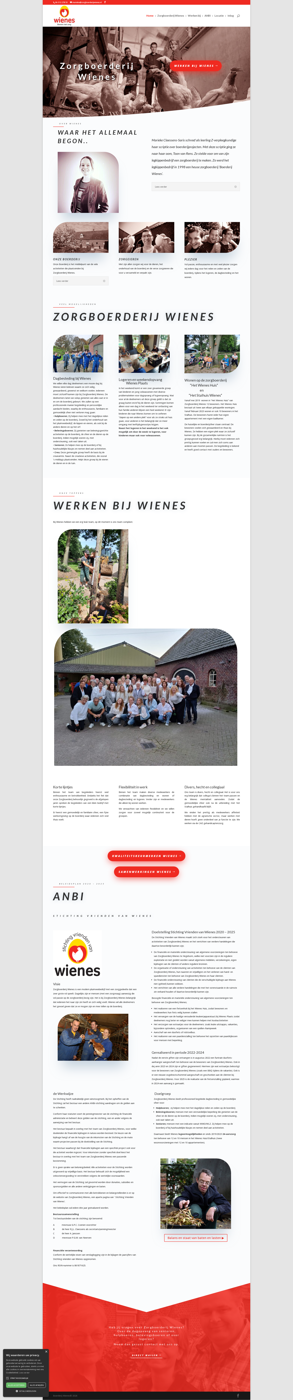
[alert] (26, 1373)
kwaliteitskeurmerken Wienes (145, 856)
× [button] (46, 1352)
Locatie (219, 16)
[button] (26, 1391)
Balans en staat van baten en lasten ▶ (196, 1238)
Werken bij (194, 16)
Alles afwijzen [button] (37, 1385)
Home (150, 16)
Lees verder (24, 1372)
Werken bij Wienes (194, 66)
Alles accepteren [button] (16, 1385)
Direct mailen (145, 1355)
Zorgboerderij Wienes (170, 16)
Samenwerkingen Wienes (145, 872)
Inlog (231, 16)
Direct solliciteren (194, 526)
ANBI (207, 16)
